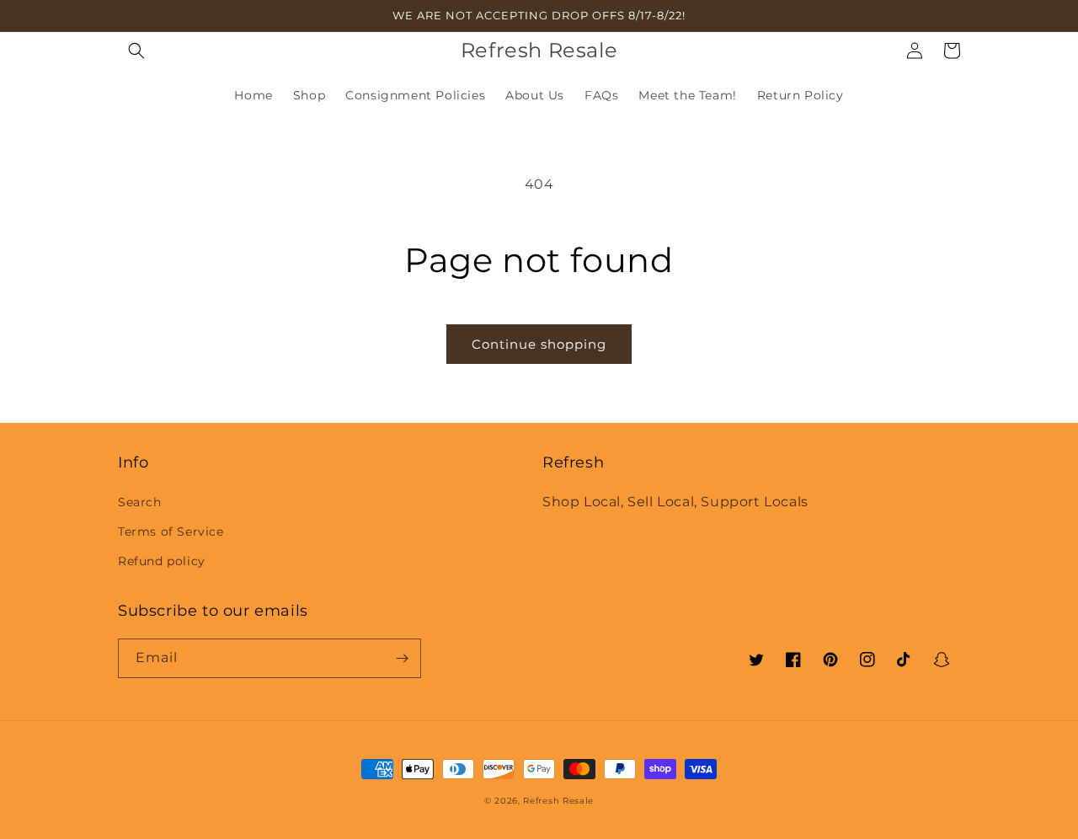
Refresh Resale (558, 800)
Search (140, 502)
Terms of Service (171, 531)
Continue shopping (539, 344)
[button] (136, 50)
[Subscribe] (401, 658)
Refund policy (161, 561)
